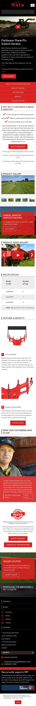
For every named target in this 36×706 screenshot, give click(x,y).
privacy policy (19, 698)
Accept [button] (18, 702)
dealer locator (18, 101)
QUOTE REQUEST (18, 146)
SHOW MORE (18, 423)
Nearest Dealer (11, 575)
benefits (18, 97)
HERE (3, 65)
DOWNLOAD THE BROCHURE (18, 545)
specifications (18, 92)
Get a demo (9, 76)
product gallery (18, 88)
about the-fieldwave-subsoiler (18, 84)
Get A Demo (26, 496)
